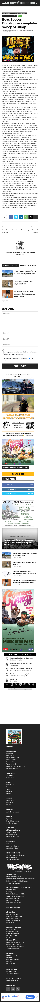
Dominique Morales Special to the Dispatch (15, 30)
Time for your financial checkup (10, 231)
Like (31, 485)
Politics (8, 793)
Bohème (9, 957)
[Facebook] (11, 217)
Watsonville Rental (12, 859)
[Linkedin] (21, 217)
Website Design (11, 890)
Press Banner (10, 942)
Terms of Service (11, 764)
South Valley (10, 964)
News (15, 15)
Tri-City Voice (10, 948)
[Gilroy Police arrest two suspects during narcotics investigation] (7, 294)
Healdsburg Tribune (12, 931)
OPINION (9, 798)
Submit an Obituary (12, 848)
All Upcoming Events (13, 830)
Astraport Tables (11, 857)
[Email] (30, 217)
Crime (8, 789)
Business (9, 787)
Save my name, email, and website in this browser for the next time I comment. (20, 353)
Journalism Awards (12, 973)
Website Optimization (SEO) (15, 894)
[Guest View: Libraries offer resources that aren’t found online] (6, 573)
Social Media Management (15, 896)
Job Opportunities (12, 971)
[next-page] (7, 301)
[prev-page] (3, 301)
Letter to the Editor (12, 758)
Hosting (9, 892)
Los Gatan (9, 938)
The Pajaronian (11, 946)
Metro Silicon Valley (12, 918)
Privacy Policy (11, 762)
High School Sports (7, 13)
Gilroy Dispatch (11, 929)
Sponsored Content (12, 898)
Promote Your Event (13, 836)
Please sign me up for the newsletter (16, 358)
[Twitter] (16, 217)
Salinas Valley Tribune (13, 944)
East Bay (9, 961)
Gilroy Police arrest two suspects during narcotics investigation (24, 293)
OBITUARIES (10, 842)
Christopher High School (20, 13)
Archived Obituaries (12, 846)
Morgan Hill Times (12, 940)
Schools (9, 791)
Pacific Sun (10, 922)
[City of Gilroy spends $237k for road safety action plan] (7, 273)
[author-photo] (20, 245)
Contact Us (10, 755)
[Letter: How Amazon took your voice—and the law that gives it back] (20, 538)
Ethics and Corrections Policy (16, 766)
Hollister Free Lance (12, 934)
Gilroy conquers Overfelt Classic (29, 231)
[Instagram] (13, 989)
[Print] (35, 217)
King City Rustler (11, 936)
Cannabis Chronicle (12, 959)
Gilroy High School (7, 15)
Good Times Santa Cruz (14, 916)
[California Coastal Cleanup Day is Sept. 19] (7, 284)
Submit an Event (11, 834)
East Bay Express (12, 914)
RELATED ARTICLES (10, 266)
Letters (8, 804)
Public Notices (11, 778)
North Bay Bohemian (13, 920)
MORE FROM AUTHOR (28, 266)
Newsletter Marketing (13, 902)
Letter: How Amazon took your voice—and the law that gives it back (19, 542)
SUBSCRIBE (10, 746)
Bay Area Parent (11, 955)
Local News (10, 785)
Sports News (10, 819)
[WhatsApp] (26, 217)
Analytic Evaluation (12, 900)
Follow (30, 489)
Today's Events (11, 832)
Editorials (9, 802)
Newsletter (10, 753)
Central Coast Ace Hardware (15, 855)
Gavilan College (11, 823)
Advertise (9, 776)
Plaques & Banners (12, 768)
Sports (20, 15)
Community (10, 800)
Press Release (11, 760)
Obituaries (9, 844)
